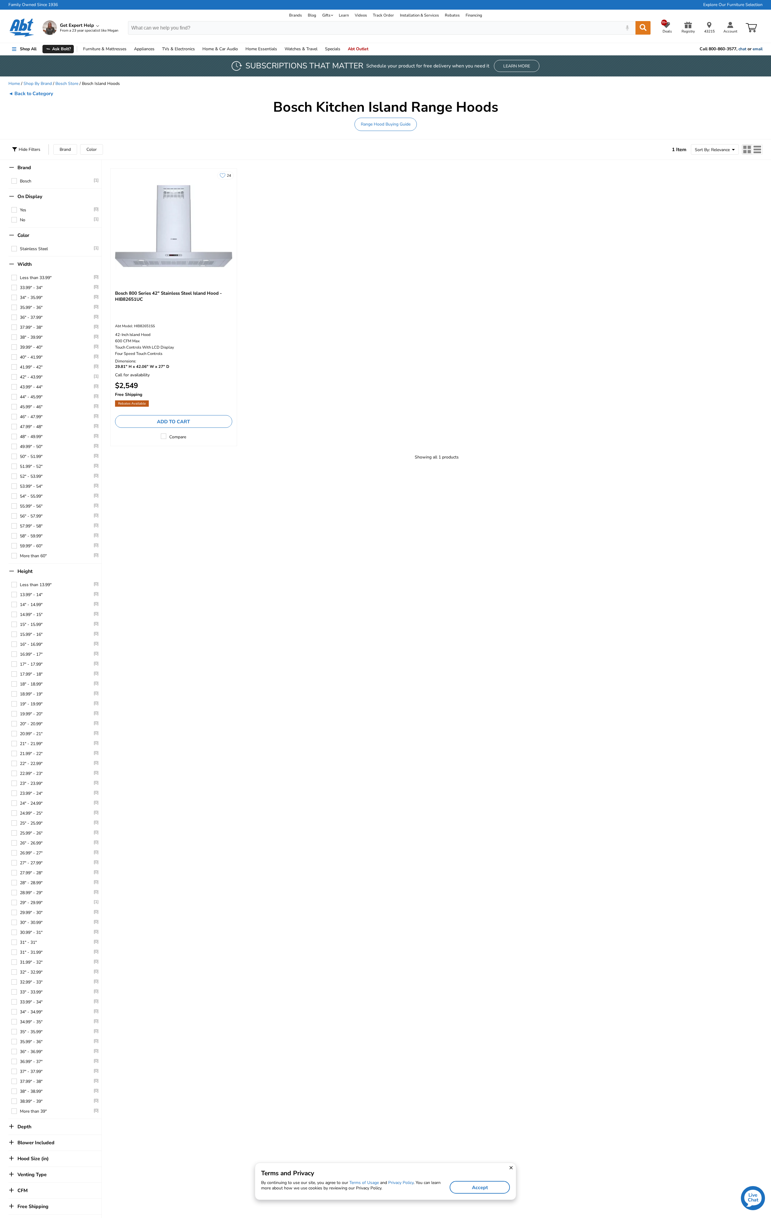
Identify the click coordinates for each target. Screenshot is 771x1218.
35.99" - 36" (31, 307)
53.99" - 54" (31, 486)
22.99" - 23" (31, 773)
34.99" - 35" (31, 1022)
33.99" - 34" (31, 288)
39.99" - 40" (31, 347)
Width (24, 264)
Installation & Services (419, 15)
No (22, 220)
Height (25, 571)
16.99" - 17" (31, 654)
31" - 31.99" (31, 952)
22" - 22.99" (31, 763)
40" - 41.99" (31, 357)
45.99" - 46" (31, 407)
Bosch (25, 181)
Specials (332, 49)
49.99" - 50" (31, 446)
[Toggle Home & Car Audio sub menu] (240, 49)
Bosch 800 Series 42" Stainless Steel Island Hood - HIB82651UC (168, 296)
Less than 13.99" (36, 585)
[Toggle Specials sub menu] (343, 49)
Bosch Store (66, 83)
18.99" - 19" (31, 694)
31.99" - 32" (31, 962)
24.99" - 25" (31, 813)
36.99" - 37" (31, 1061)
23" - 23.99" (31, 783)
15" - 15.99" (31, 624)
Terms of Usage (364, 1182)
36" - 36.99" (31, 1052)
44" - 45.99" (31, 397)
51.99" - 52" (31, 466)
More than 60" (33, 556)
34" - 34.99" (31, 1012)
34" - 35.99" (31, 297)
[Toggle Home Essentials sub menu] (279, 49)
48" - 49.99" (31, 437)
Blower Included (36, 1142)
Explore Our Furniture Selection (733, 5)
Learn (344, 15)
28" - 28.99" (31, 883)
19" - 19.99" (31, 704)
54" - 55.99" (31, 496)
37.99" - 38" (31, 327)
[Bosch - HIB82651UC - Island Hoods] (173, 226)
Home (261, 49)
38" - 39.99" (31, 337)
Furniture (104, 49)
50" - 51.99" (31, 456)
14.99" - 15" (31, 614)
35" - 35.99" (31, 1032)
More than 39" (33, 1111)
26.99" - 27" (31, 853)
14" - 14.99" (31, 604)
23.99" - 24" (31, 793)
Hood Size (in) (33, 1158)
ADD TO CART (173, 421)
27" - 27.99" (31, 863)
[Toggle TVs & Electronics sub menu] (197, 49)
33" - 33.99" (31, 992)
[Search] (643, 28)
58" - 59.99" (31, 536)
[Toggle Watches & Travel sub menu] (320, 49)
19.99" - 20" (31, 714)
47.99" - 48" (31, 427)
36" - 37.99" (31, 317)
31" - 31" (28, 942)
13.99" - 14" (31, 595)
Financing (474, 15)
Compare (177, 437)
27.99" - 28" (31, 873)
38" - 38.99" (31, 1091)
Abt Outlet (358, 49)
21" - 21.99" (31, 744)
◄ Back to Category (30, 93)
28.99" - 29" (31, 893)
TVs (178, 49)
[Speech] (627, 28)
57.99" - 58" (31, 526)
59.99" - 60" (31, 546)
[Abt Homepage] (22, 28)
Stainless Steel (34, 249)
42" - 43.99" (31, 377)
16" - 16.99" (31, 644)
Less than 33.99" (36, 278)
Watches (301, 49)
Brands (295, 15)
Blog (312, 15)
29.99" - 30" (31, 912)
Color (91, 149)
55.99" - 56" (31, 506)
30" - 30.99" (31, 922)
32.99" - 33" (31, 982)
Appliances (144, 49)
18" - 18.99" (31, 684)
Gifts (326, 15)
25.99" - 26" (31, 833)
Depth (24, 1126)
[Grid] (747, 149)
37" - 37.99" (31, 1071)
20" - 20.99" (31, 724)
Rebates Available (132, 403)
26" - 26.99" (31, 843)
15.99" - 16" (31, 634)
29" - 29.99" (31, 903)
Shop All (28, 49)
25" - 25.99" (31, 823)
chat (742, 49)
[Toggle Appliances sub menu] (157, 49)
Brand (65, 149)
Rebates (452, 15)
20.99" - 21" (31, 734)
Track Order (383, 15)
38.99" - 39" (31, 1101)
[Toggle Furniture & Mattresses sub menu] (129, 49)
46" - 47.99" (31, 417)
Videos (361, 15)
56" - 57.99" (31, 516)
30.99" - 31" (31, 932)
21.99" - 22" (31, 754)
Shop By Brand (37, 83)
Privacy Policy (401, 1182)
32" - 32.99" (31, 972)
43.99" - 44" (31, 387)
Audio (220, 49)
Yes (23, 210)
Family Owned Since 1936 (33, 5)
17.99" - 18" (31, 674)
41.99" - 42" (31, 367)
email (758, 49)
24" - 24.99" (31, 803)
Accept (480, 1187)
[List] (757, 149)
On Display (29, 196)
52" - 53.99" (31, 476)
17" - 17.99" (31, 664)
